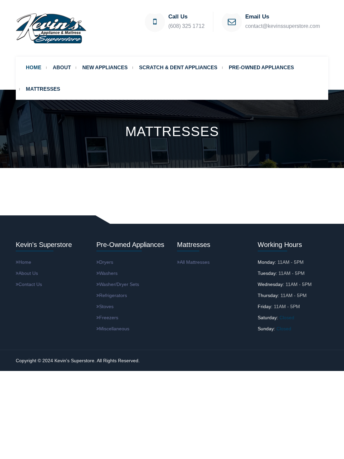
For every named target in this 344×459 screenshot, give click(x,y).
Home (33, 67)
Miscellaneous (114, 328)
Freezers (108, 317)
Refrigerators (113, 295)
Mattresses (43, 89)
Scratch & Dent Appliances (178, 67)
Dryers (106, 262)
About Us (28, 273)
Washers (108, 273)
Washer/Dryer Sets (119, 284)
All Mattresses (195, 262)
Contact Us (30, 284)
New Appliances (105, 67)
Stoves (106, 306)
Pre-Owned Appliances (261, 67)
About (62, 67)
